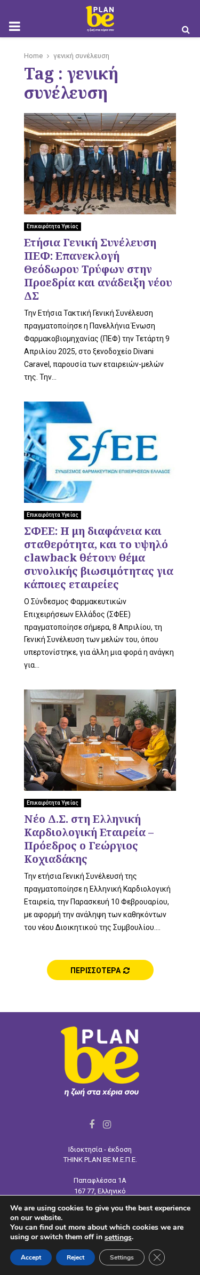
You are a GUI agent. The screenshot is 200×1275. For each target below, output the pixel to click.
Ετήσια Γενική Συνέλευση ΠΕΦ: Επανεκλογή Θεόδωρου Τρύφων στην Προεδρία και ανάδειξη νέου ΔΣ (98, 269)
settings (118, 1237)
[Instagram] (107, 1124)
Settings (122, 1257)
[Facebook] (91, 1124)
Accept (31, 1257)
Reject (75, 1257)
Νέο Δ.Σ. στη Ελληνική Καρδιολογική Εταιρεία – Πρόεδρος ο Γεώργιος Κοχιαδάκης (89, 839)
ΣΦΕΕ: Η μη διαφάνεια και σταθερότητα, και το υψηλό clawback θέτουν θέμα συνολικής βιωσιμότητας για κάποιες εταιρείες (98, 557)
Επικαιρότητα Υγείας (52, 226)
